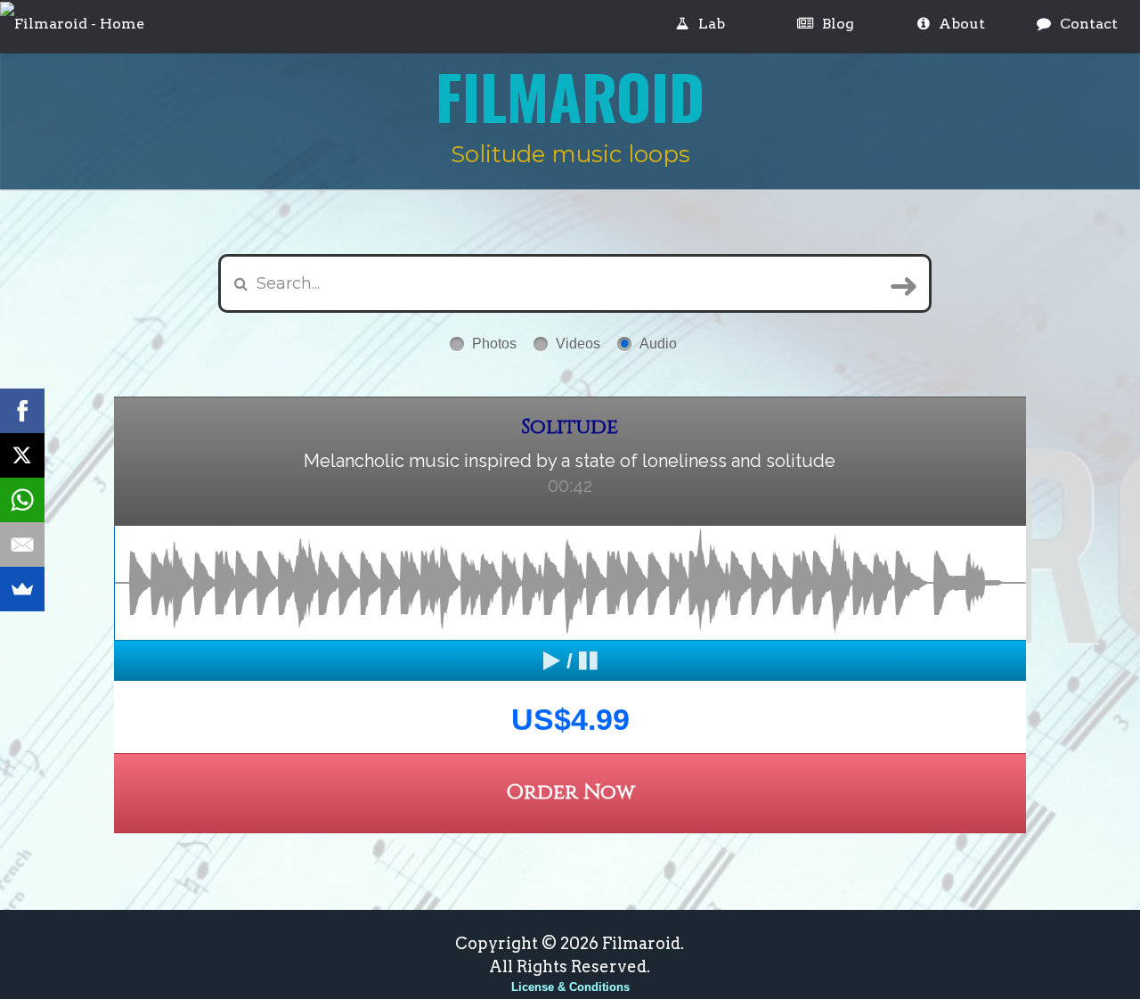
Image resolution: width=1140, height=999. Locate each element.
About (962, 23)
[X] (22, 455)
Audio (658, 343)
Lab (711, 23)
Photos (494, 343)
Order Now (570, 793)
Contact (1089, 23)
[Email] (22, 544)
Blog (838, 23)
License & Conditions (570, 987)
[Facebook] (22, 411)
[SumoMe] (22, 589)
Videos (578, 343)
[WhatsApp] (22, 500)
